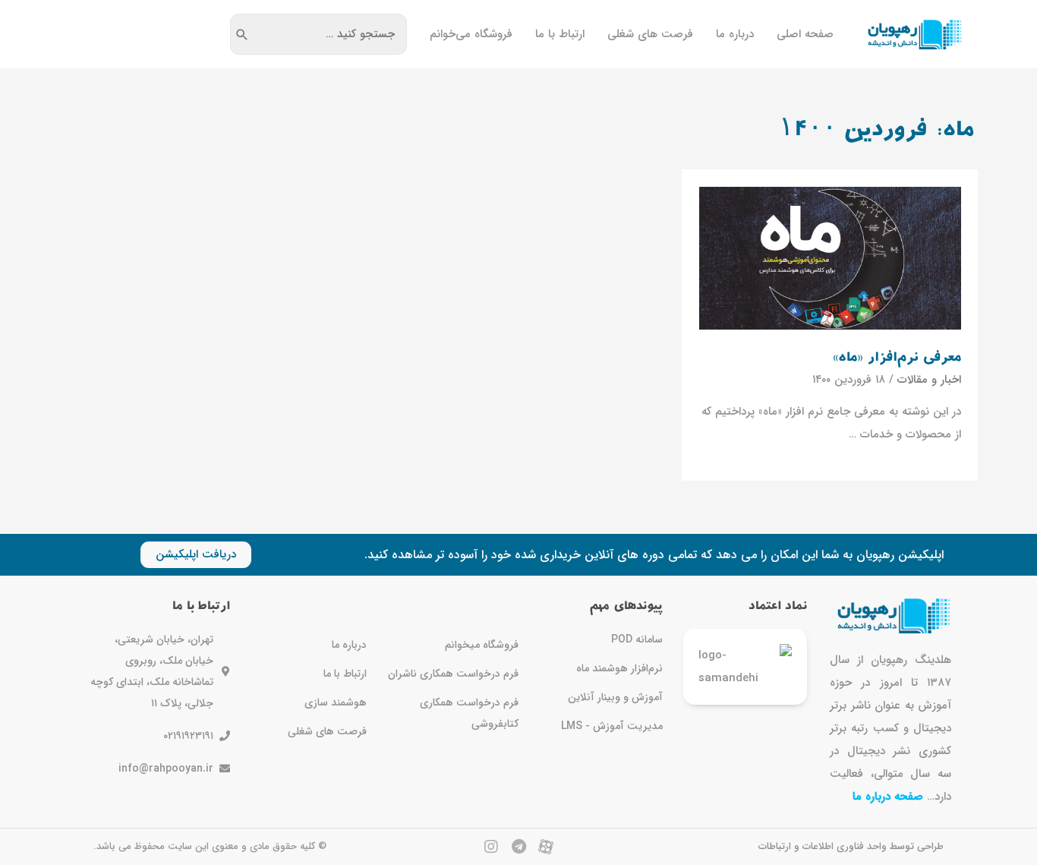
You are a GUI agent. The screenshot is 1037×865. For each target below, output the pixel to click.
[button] (195, 554)
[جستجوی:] (330, 34)
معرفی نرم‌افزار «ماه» (897, 358)
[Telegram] (518, 846)
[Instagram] (491, 846)
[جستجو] (242, 34)
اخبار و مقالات (929, 380)
